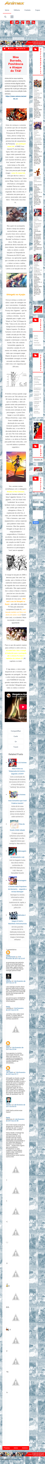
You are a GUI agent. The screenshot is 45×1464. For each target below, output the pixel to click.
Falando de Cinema (37, 398)
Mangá (36, 340)
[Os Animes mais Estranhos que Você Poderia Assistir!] (13, 794)
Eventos (36, 392)
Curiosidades (38, 385)
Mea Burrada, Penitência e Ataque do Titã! (15, 64)
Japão (36, 338)
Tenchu (8, 1105)
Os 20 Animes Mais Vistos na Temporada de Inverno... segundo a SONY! (18, 768)
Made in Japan (36, 406)
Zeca (7, 1047)
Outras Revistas (37, 412)
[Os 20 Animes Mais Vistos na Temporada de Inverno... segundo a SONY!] (12, 762)
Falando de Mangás (37, 402)
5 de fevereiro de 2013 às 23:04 (14, 1048)
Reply (8, 955)
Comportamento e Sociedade (38, 378)
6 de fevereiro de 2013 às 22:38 (15, 1120)
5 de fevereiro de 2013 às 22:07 (15, 958)
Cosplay (36, 382)
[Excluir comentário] (17, 957)
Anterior (25, 1448)
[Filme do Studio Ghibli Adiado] (14, 824)
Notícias (36, 343)
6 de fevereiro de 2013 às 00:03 (15, 1105)
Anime (36, 336)
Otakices (37, 409)
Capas (37, 10)
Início (7, 10)
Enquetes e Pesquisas (37, 388)
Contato (27, 10)
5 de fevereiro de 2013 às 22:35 (15, 1009)
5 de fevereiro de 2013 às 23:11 (15, 1073)
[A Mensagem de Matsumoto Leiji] (13, 851)
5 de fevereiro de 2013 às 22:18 (15, 982)
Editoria (17, 10)
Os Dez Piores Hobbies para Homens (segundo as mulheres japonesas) (38, 268)
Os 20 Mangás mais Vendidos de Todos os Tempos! (38, 92)
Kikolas (8, 981)
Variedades (37, 345)
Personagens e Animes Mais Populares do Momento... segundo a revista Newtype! (17, 886)
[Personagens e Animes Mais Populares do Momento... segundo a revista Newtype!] (13, 880)
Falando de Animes (37, 394)
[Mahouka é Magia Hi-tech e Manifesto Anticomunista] (13, 915)
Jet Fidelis (10, 1072)
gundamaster (11, 957)
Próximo (7, 1448)
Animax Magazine (18, 1459)
